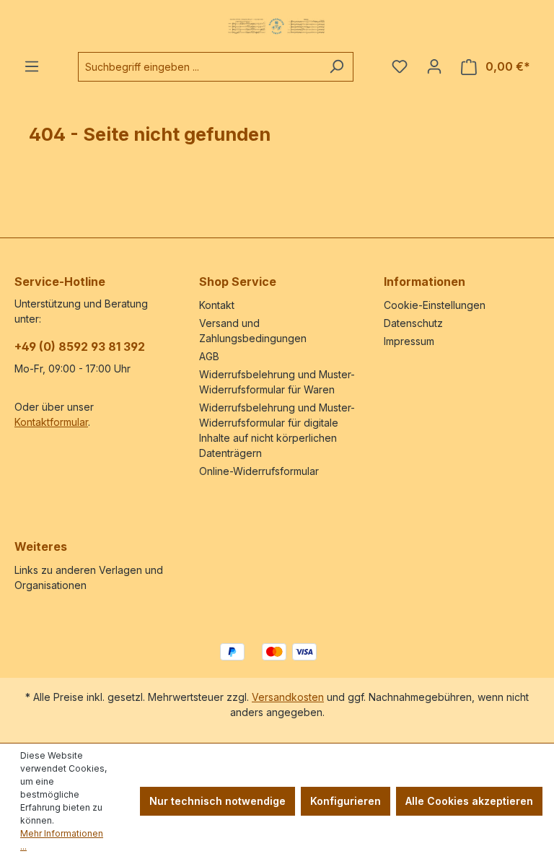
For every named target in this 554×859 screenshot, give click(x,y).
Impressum (409, 341)
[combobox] (199, 67)
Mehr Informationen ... (61, 840)
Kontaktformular (51, 422)
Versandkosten (288, 697)
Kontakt (216, 305)
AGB (209, 356)
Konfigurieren (345, 801)
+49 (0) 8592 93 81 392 (79, 346)
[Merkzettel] (399, 66)
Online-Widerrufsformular (259, 471)
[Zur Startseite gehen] (277, 26)
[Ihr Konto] (434, 66)
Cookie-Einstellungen (434, 305)
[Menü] (31, 66)
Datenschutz (413, 323)
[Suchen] (336, 67)
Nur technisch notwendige (217, 801)
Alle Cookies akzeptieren (469, 801)
